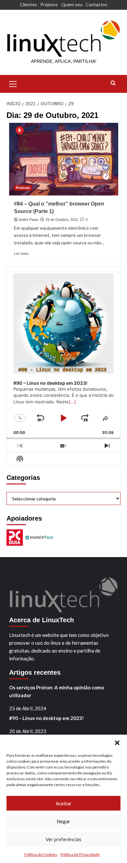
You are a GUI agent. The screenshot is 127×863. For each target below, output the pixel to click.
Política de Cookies (40, 854)
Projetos (49, 4)
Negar (63, 821)
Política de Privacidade (80, 854)
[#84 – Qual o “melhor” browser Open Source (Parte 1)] (63, 159)
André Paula (28, 220)
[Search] (113, 83)
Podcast (23, 188)
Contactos (96, 4)
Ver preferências (63, 839)
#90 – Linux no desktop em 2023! (46, 718)
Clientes (28, 4)
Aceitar (64, 803)
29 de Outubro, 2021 (62, 220)
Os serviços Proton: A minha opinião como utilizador (56, 691)
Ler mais (21, 253)
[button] (117, 743)
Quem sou (71, 4)
